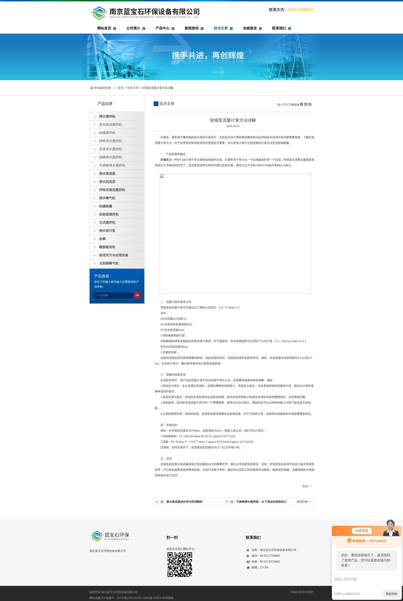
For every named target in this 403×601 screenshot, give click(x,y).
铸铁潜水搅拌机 (110, 141)
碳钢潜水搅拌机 (110, 157)
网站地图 (95, 598)
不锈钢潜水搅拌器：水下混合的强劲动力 (261, 501)
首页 (120, 88)
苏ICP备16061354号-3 (130, 598)
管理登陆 (168, 598)
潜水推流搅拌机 (110, 124)
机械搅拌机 (107, 133)
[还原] (305, 104)
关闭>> (306, 486)
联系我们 (279, 28)
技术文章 (221, 28)
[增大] (309, 104)
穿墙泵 (164, 159)
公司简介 (133, 28)
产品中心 (163, 28)
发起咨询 (391, 593)
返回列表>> (304, 501)
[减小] (301, 104)
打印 (285, 104)
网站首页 (104, 28)
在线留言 (250, 28)
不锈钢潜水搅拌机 (112, 165)
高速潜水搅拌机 (110, 149)
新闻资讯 (192, 28)
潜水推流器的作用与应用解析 (184, 501)
